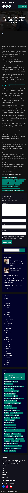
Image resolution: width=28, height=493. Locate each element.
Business (8, 303)
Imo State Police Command (9, 181)
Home (4, 468)
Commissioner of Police (12, 391)
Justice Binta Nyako (17, 413)
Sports (7, 351)
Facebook (8, 405)
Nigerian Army (17, 434)
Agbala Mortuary (13, 177)
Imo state (22, 179)
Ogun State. (20, 438)
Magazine (8, 332)
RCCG (11, 186)
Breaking (11, 174)
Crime (16, 174)
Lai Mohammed (10, 420)
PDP (23, 441)
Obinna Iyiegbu (10, 438)
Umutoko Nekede (19, 190)
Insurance (8, 328)
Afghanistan (9, 384)
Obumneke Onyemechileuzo (16, 182)
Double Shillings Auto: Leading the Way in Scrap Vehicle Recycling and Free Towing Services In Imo (14, 280)
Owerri (18, 184)
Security (8, 346)
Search (22, 250)
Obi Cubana (20, 436)
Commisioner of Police (8, 179)
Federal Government (11, 408)
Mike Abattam (20, 181)
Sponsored (8, 348)
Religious (8, 344)
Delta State (9, 396)
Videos (7, 362)
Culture (7, 310)
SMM (4, 474)
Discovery (8, 314)
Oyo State (15, 441)
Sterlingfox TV (9, 353)
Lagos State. (16, 417)
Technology (9, 355)
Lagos (7, 417)
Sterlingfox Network (8, 2)
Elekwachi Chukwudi (11, 401)
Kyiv (18, 415)
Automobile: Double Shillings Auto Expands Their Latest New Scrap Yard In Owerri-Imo (14, 287)
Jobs (7, 330)
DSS (17, 396)
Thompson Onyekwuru (8, 190)
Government (9, 323)
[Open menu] (26, 2)
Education (8, 317)
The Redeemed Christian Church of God (11, 188)
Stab (17, 186)
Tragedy (8, 360)
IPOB (7, 413)
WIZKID (13, 450)
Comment (5, 203)
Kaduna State (9, 415)
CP (16, 179)
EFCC (7, 398)
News (7, 335)
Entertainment (9, 319)
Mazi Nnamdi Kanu (11, 425)
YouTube (5, 472)
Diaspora (8, 312)
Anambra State (10, 388)
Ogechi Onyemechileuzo (8, 184)
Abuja (16, 381)
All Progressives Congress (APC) (14, 386)
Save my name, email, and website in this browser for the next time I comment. (13, 237)
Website (4, 230)
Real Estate (8, 341)
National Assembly (11, 427)
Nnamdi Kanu (9, 436)
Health (7, 326)
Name (4, 218)
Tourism (8, 357)
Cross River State (10, 393)
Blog (7, 298)
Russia (7, 448)
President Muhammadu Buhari (13, 446)
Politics (7, 337)
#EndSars (8, 381)
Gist (20, 174)
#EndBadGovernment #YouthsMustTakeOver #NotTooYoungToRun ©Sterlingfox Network (13, 376)
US (7, 450)
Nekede (5, 182)
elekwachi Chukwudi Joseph (13, 403)
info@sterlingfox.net (10, 480)
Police (5, 186)
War (7, 364)
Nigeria (8, 434)
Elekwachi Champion (18, 398)
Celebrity (8, 305)
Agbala (5, 177)
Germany (8, 410)
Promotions (9, 339)
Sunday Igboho (17, 448)
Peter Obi (8, 443)
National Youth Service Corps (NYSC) (12, 430)
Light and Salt (9, 422)
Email (4, 224)
